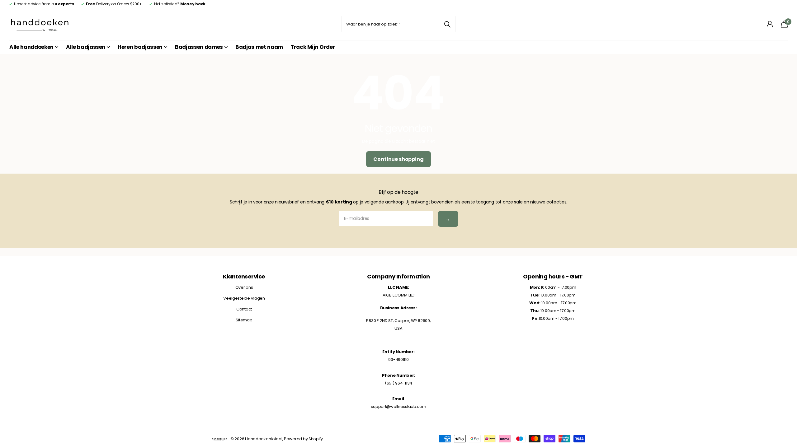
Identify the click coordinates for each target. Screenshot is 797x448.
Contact (244, 309)
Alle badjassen (85, 47)
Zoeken (447, 24)
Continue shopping (398, 159)
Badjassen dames (199, 47)
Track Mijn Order (312, 47)
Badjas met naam (259, 47)
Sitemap (244, 320)
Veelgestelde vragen (244, 298)
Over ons (244, 287)
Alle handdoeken (31, 47)
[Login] (770, 24)
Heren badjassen (140, 47)
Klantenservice (244, 276)
